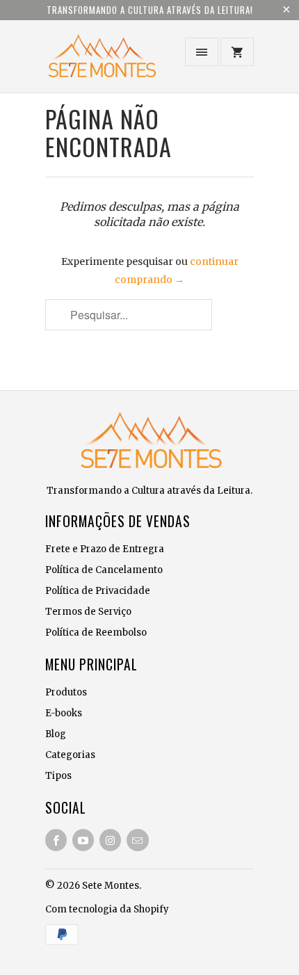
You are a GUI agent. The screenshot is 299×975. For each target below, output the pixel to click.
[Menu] (201, 52)
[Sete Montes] (100, 61)
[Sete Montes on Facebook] (56, 840)
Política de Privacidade (97, 591)
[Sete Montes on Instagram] (110, 840)
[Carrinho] (237, 52)
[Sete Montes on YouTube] (83, 840)
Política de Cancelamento (104, 570)
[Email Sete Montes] (137, 840)
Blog (55, 734)
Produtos (66, 692)
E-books (63, 713)
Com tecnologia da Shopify (107, 909)
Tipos (58, 776)
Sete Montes (110, 886)
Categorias (70, 755)
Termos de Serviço (88, 612)
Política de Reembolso (96, 632)
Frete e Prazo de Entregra (104, 549)
